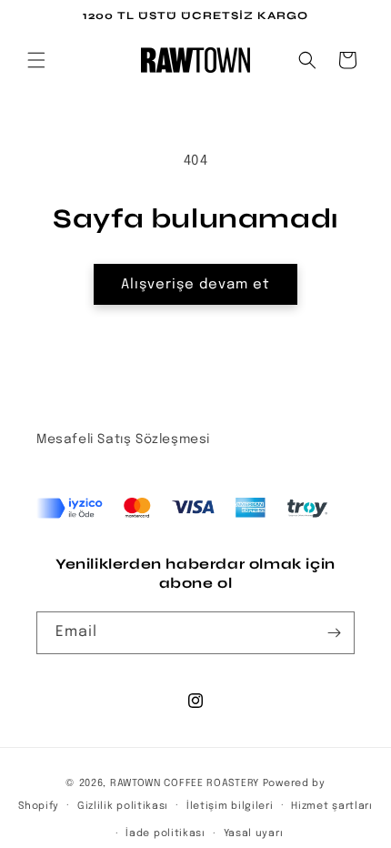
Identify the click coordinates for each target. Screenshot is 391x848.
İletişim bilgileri (230, 806)
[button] (36, 60)
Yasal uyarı (254, 833)
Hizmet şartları (332, 806)
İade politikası (165, 833)
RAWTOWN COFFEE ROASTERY (184, 783)
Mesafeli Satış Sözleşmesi (123, 439)
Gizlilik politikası (122, 806)
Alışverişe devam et (195, 285)
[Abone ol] (334, 632)
